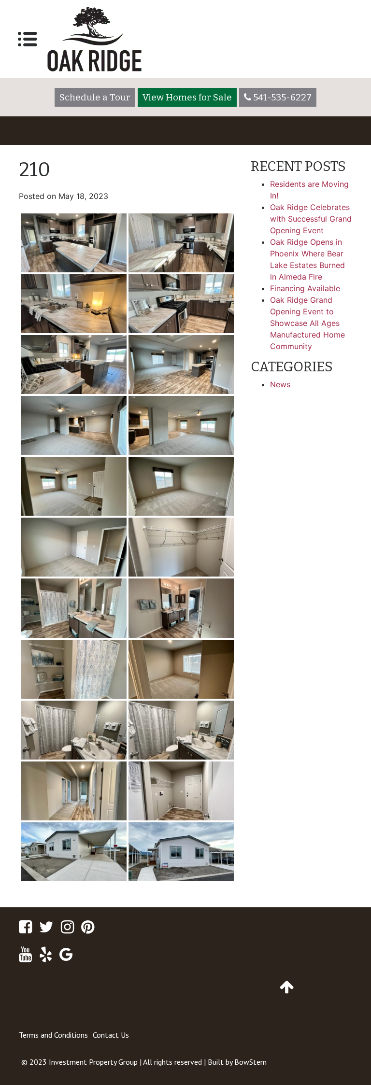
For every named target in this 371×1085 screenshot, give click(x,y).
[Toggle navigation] (27, 39)
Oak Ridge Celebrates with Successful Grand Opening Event (311, 218)
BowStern (250, 1062)
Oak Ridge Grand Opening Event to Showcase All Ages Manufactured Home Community (307, 323)
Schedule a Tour (94, 97)
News (280, 384)
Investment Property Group (93, 1062)
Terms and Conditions (53, 1035)
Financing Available (305, 288)
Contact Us (111, 1035)
